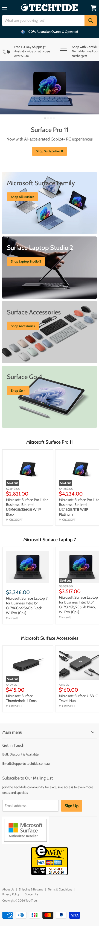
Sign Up (72, 805)
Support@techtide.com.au (31, 764)
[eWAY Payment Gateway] (49, 874)
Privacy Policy (11, 894)
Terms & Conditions (60, 889)
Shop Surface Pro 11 (49, 151)
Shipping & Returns (31, 889)
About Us (8, 889)
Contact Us (31, 894)
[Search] (90, 20)
